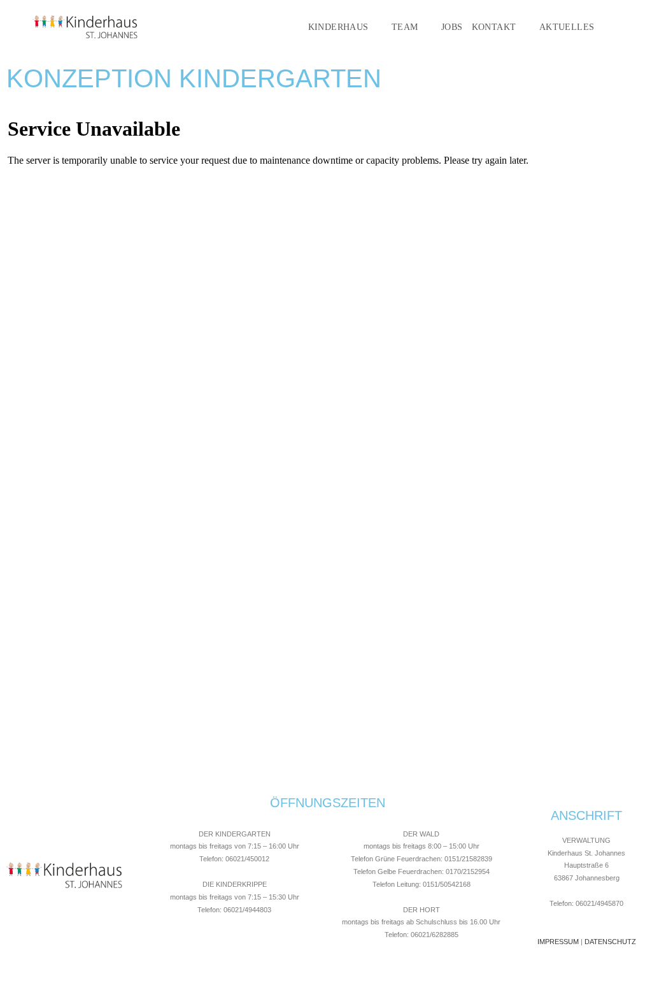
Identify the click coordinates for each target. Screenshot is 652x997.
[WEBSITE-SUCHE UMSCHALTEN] (621, 27)
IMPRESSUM (558, 941)
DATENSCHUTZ (610, 941)
